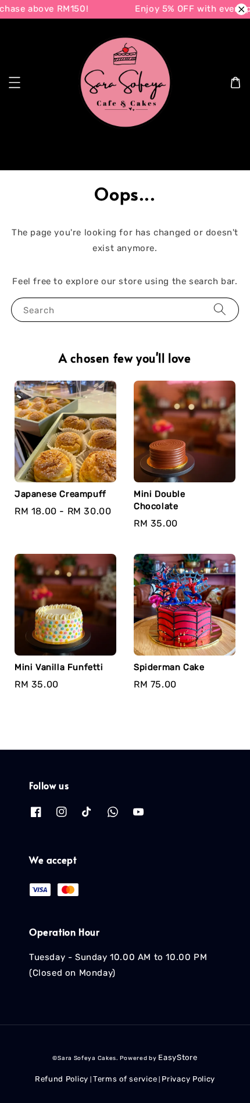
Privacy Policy (188, 1079)
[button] (14, 82)
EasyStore (177, 1057)
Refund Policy (61, 1079)
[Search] (222, 152)
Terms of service (125, 1079)
